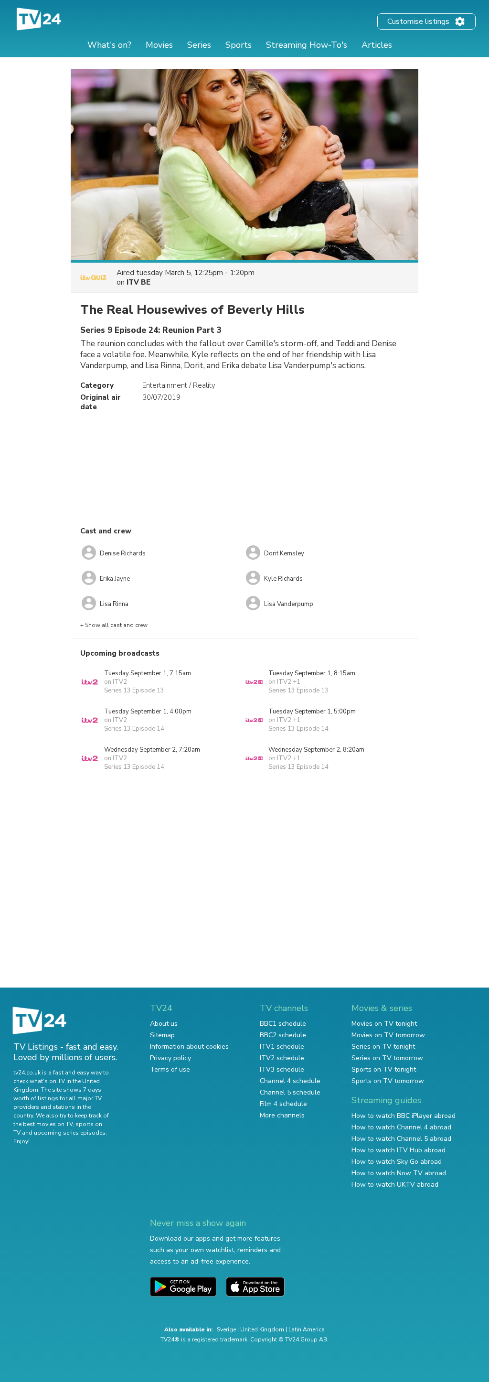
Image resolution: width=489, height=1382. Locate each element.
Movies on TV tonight (384, 1023)
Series (199, 45)
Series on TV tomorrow (387, 1058)
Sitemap (162, 1035)
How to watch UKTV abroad (394, 1184)
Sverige (226, 1329)
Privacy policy (170, 1058)
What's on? (109, 45)
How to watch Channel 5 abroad (401, 1138)
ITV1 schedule (282, 1046)
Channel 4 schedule (290, 1080)
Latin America (306, 1329)
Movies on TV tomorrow (388, 1035)
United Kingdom (262, 1329)
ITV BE (138, 282)
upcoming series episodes (70, 1133)
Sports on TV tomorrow (387, 1080)
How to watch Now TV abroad (398, 1173)
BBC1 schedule (283, 1023)
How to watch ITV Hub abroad (398, 1150)
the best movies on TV (43, 1124)
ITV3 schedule (282, 1069)
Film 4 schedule (283, 1103)
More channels (282, 1115)
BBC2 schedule (283, 1035)
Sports (238, 45)
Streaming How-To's (306, 45)
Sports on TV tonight (383, 1069)
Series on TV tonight (383, 1046)
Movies (159, 45)
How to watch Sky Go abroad (396, 1161)
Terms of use (170, 1069)
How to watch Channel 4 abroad (401, 1127)
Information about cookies (189, 1046)
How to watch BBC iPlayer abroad (403, 1115)
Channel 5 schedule (290, 1092)
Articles (376, 45)
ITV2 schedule (282, 1058)
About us (164, 1023)
